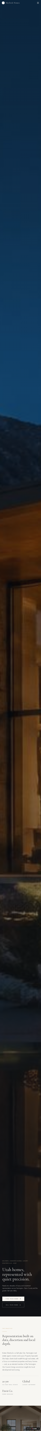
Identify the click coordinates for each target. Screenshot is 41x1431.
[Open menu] (38, 3)
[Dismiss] (39, 1429)
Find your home (12, 1299)
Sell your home (12, 1305)
